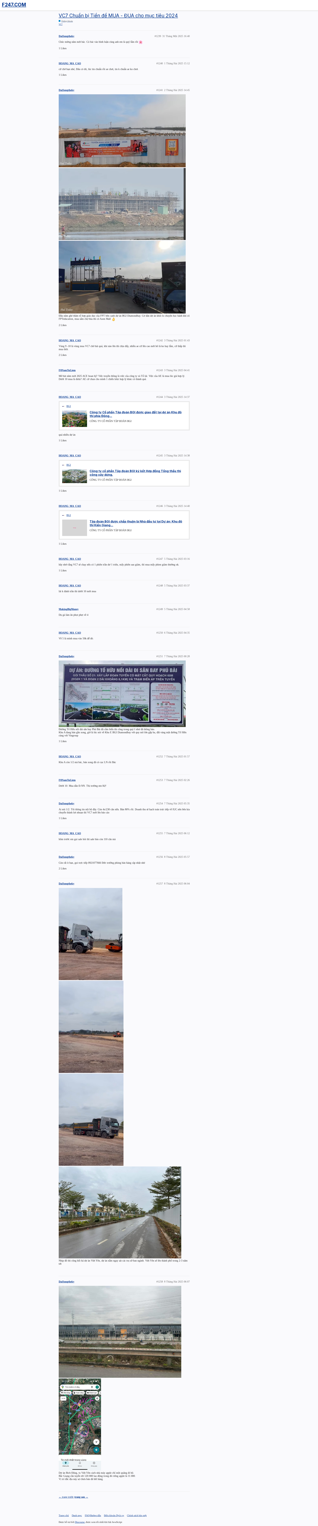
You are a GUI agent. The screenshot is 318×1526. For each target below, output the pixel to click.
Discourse (80, 1522)
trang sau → (81, 1496)
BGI (68, 406)
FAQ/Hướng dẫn (93, 1515)
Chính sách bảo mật (137, 1515)
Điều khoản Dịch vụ (114, 1515)
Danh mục (77, 1515)
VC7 (61, 24)
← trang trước (66, 1496)
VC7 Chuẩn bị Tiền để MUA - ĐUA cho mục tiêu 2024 (118, 15)
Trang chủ (64, 1515)
